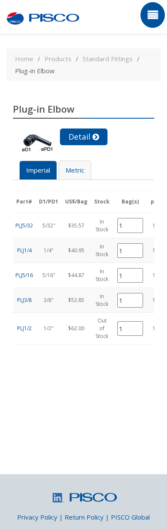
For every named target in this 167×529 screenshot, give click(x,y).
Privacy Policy (37, 517)
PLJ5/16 (24, 275)
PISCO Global (130, 517)
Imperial (38, 170)
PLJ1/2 (24, 328)
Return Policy (84, 517)
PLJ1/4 (24, 250)
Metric (75, 170)
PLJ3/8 (24, 300)
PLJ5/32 (24, 225)
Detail (79, 137)
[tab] (38, 170)
